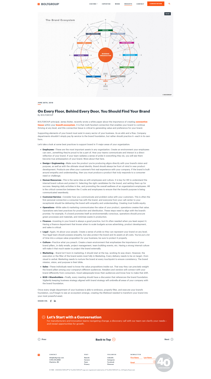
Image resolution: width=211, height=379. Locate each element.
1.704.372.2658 (55, 360)
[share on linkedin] (55, 301)
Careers (87, 360)
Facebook (110, 362)
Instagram (111, 360)
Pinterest (110, 364)
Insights (128, 4)
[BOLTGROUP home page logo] (48, 3)
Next (166, 339)
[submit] (154, 362)
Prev (44, 339)
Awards (87, 357)
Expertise (106, 4)
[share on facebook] (51, 301)
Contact (140, 4)
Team (86, 362)
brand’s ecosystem (65, 125)
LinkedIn (110, 357)
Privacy (87, 364)
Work (117, 4)
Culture (92, 4)
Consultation (156, 3)
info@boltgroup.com (56, 357)
